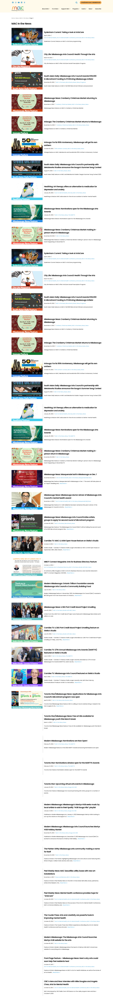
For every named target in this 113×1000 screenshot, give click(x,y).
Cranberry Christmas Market (63, 104)
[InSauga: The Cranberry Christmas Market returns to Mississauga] (27, 125)
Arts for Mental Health (50, 37)
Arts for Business (48, 567)
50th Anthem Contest (61, 148)
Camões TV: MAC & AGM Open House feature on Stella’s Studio (71, 540)
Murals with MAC (83, 567)
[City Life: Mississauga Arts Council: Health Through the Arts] (27, 58)
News (17, 18)
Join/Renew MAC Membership (91, 2)
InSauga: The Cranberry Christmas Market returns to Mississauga (72, 121)
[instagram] (16, 2)
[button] (49, 8)
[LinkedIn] (21, 2)
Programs (83, 82)
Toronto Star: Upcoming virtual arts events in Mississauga (69, 784)
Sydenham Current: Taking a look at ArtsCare (64, 32)
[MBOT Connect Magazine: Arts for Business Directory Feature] (27, 567)
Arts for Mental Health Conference (66, 37)
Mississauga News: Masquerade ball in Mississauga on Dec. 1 (70, 474)
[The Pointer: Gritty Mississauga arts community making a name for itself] (27, 854)
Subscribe (98, 9)
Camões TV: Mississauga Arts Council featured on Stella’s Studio (72, 673)
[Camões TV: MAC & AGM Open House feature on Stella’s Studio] (27, 545)
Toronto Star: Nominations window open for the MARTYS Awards (71, 763)
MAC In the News (24, 18)
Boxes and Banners (61, 877)
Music (74, 82)
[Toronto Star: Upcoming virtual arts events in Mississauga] (27, 788)
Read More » (63, 483)
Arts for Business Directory (61, 567)
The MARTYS (71, 215)
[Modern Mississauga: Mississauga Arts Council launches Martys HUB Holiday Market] (27, 832)
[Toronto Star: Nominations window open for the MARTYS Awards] (27, 766)
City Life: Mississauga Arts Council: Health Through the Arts (69, 54)
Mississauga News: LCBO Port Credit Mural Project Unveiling (70, 607)
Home (13, 18)
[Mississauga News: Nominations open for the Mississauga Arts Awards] (27, 213)
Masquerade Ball (83, 478)
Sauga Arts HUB (72, 787)
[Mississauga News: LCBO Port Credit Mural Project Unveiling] (27, 611)
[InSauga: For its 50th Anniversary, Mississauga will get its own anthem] (27, 147)
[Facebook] (13, 2)
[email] (24, 2)
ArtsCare (78, 37)
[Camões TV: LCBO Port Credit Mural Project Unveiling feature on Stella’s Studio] (27, 633)
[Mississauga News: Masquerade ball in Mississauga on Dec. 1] (27, 478)
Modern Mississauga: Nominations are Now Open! (65, 740)
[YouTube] (19, 2)
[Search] (76, 2)
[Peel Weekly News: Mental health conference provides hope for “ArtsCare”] (27, 899)
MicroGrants (69, 82)
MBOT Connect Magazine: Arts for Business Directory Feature (70, 561)
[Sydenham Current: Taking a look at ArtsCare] (27, 36)
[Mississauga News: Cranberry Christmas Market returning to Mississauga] (27, 103)
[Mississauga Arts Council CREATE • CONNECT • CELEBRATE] (18, 8)
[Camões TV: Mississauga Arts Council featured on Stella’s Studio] (27, 677)
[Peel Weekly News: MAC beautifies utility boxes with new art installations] (27, 876)
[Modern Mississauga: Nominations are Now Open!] (27, 744)
